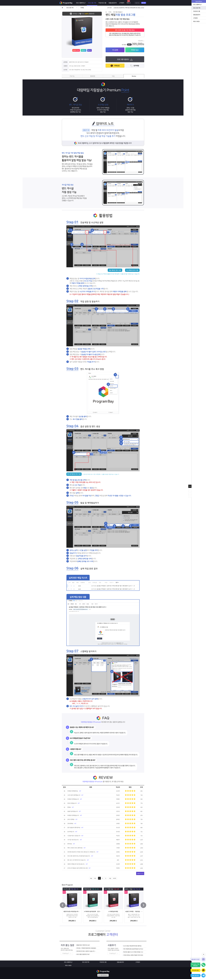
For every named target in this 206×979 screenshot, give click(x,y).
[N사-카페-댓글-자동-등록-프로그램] (133, 899)
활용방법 (92, 76)
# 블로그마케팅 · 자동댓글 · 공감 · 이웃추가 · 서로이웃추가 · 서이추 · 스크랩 (72, 911)
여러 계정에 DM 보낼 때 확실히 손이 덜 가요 (133, 949)
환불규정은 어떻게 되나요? (83, 945)
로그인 (143, 3)
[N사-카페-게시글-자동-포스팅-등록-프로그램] (113, 899)
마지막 (114, 878)
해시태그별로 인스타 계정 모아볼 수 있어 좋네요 (133, 952)
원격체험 (136, 66)
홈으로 (62, 8)
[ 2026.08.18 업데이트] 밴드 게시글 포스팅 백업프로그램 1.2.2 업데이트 (129, 7)
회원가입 (137, 3)
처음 (91, 878)
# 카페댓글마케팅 (134, 911)
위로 (190, 492)
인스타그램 (93, 889)
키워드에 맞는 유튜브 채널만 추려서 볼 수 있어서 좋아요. (133, 955)
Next (143, 905)
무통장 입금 (134, 50)
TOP (190, 486)
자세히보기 (65, 953)
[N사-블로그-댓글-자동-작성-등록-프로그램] (72, 899)
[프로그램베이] (66, 2)
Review (134, 76)
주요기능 (72, 76)
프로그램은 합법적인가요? (83, 954)
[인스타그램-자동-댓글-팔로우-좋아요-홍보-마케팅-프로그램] (92, 899)
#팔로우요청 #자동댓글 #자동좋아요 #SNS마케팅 (92, 911)
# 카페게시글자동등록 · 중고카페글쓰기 (113, 911)
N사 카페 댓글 (134, 889)
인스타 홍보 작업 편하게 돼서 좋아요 (132, 946)
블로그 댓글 (72, 889)
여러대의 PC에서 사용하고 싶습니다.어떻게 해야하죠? (86, 951)
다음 (110, 878)
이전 (95, 878)
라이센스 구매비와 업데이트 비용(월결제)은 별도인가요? (86, 948)
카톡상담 (117, 66)
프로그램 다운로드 (123, 59)
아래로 (190, 496)
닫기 (190, 489)
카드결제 (115, 50)
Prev (62, 905)
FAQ (113, 76)
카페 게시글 (114, 889)
